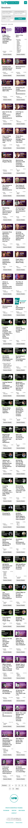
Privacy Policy (19, 822)
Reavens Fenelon (7, 367)
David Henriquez (5, 73)
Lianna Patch (4, 52)
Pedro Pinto (18, 49)
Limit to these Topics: (7, 11)
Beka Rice (4, 267)
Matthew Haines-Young (5, 572)
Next (17, 788)
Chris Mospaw (5, 121)
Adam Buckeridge (5, 749)
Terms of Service (9, 822)
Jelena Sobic (4, 145)
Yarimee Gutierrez (5, 675)
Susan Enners (4, 575)
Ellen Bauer (18, 341)
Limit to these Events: (19, 11)
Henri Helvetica (5, 524)
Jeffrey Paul (8, 366)
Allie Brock (4, 193)
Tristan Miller (4, 673)
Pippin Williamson (5, 445)
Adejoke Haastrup (5, 97)
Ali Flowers (5, 244)
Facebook (6, 810)
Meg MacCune (19, 675)
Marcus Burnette (5, 170)
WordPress (18, 819)
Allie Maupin (18, 673)
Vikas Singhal (18, 603)
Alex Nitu (18, 549)
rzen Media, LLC (17, 818)
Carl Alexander (5, 393)
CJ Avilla (18, 724)
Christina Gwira (5, 724)
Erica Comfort (6, 365)
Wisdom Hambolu (5, 578)
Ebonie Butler (18, 445)
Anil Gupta (18, 471)
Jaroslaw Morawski (19, 40)
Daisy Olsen (4, 420)
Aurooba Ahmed (18, 420)
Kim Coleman (19, 267)
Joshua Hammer (18, 73)
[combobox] (8, 14)
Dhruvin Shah (18, 170)
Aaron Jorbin (6, 363)
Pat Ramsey (5, 752)
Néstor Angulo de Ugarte (18, 523)
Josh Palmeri (5, 471)
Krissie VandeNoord (19, 97)
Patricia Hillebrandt (19, 45)
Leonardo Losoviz (19, 578)
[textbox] (8, 13)
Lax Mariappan (19, 121)
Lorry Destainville (19, 291)
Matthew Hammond (19, 649)
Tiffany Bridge (4, 341)
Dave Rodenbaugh (19, 312)
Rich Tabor (18, 393)
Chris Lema (18, 217)
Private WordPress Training (14, 807)
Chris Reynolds (19, 367)
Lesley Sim (4, 624)
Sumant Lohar (5, 603)
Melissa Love (5, 549)
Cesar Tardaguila (5, 291)
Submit (20, 18)
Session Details (7, 54)
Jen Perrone (6, 367)
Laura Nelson (18, 42)
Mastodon (22, 810)
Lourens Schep (18, 44)
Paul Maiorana (19, 47)
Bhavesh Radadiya (19, 624)
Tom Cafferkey (19, 50)
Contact (14, 813)
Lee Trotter (5, 750)
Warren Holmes (19, 52)
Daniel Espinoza (5, 217)
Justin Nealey (18, 145)
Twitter (14, 810)
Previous (4, 785)
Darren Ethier (18, 193)
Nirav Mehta (18, 244)
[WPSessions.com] (10, 2)
